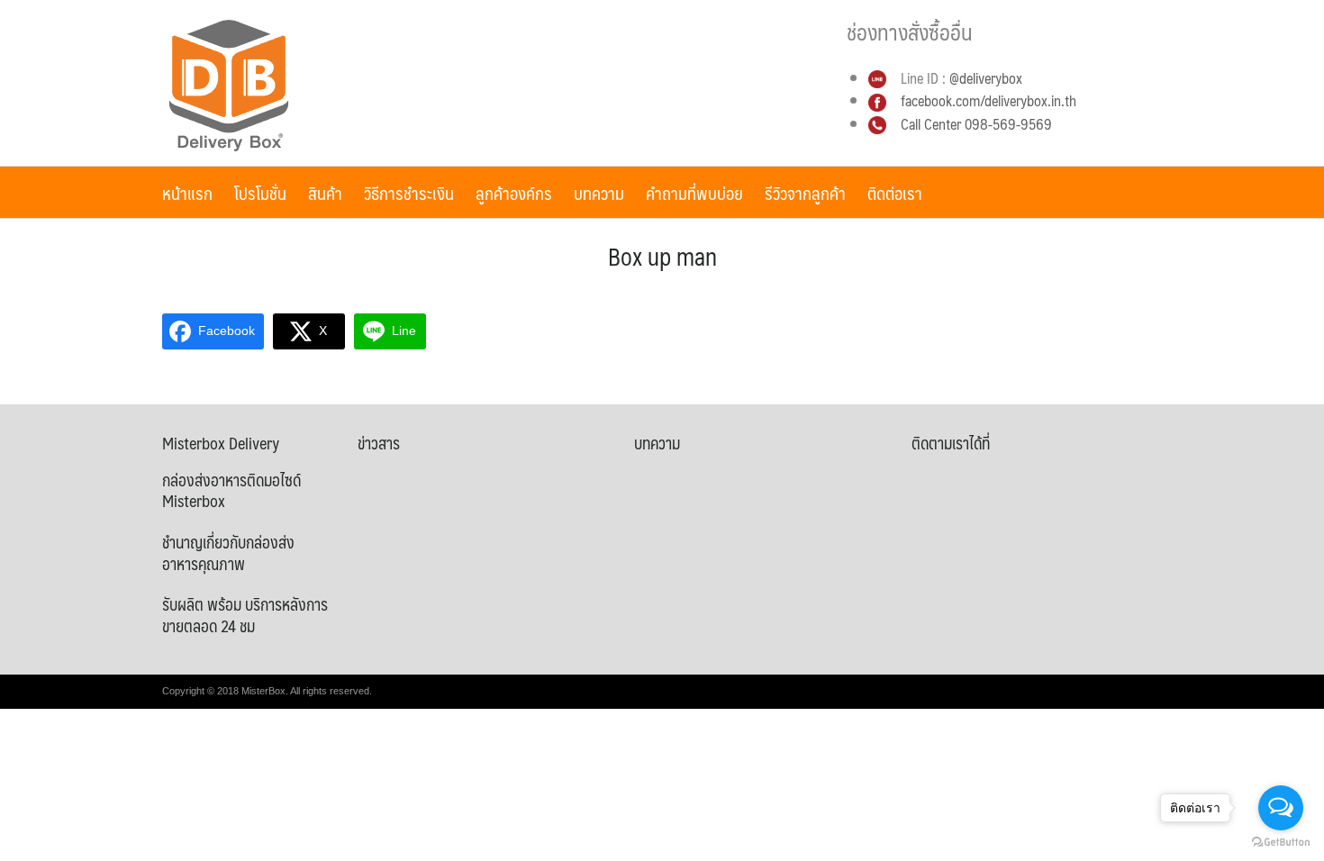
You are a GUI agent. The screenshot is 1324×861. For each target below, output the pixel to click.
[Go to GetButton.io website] (1281, 842)
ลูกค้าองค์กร (514, 192)
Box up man (662, 256)
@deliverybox (985, 78)
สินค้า (325, 192)
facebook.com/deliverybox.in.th (986, 100)
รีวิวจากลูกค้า (805, 192)
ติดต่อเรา (894, 192)
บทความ (599, 192)
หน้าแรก (187, 192)
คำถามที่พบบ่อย (694, 192)
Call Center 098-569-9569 (976, 124)
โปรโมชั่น (260, 192)
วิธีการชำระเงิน (409, 192)
